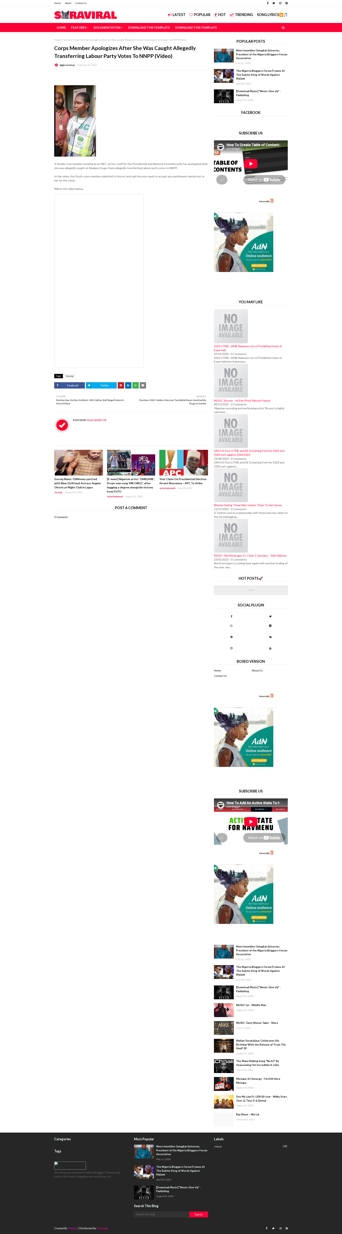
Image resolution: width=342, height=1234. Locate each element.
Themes (72, 1228)
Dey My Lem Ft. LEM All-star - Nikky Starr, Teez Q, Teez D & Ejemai (261, 1098)
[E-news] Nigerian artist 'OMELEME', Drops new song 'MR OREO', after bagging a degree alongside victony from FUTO (131, 485)
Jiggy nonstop (67, 64)
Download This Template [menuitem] (149, 27)
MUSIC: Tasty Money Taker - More (257, 1022)
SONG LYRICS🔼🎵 (272, 14)
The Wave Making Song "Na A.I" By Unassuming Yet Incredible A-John (257, 1063)
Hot (222, 14)
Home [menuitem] (61, 27)
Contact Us (81, 3)
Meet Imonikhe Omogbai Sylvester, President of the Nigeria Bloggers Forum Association (261, 54)
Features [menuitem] (78, 27)
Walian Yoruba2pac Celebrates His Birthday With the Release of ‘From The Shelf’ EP (261, 1044)
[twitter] (274, 3)
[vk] (270, 637)
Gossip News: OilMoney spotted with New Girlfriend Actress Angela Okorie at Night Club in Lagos (77, 483)
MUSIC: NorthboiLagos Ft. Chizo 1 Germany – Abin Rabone (250, 555)
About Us (257, 670)
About (68, 3)
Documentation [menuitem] (107, 27)
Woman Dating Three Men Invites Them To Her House (248, 505)
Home (57, 3)
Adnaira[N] (264, 201)
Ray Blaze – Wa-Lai (247, 1114)
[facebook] (268, 3)
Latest (179, 14)
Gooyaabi (102, 1228)
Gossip (67, 39)
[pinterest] (286, 3)
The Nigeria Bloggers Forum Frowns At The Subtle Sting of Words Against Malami (260, 74)
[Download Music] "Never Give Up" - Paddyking (258, 93)
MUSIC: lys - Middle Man (251, 1005)
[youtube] (270, 648)
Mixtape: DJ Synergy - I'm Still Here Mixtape (258, 1080)
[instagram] (280, 3)
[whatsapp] (231, 626)
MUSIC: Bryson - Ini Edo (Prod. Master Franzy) (242, 400)
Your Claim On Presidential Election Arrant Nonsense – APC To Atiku (182, 481)
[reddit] (270, 626)
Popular (202, 14)
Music (251, 1146)
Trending (244, 14)
